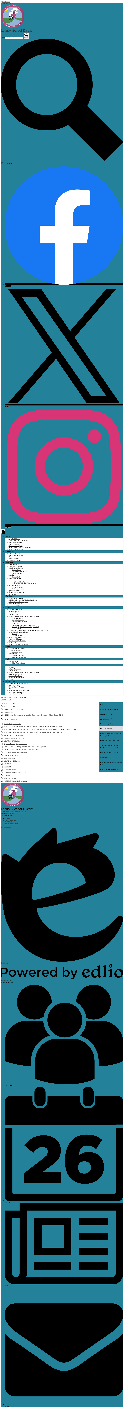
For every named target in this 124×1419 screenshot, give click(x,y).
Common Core (13, 614)
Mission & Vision (14, 558)
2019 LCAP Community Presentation (15, 781)
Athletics (11, 667)
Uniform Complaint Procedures (18, 644)
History (11, 557)
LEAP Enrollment (14, 605)
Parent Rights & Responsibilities (18, 632)
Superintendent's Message (16, 692)
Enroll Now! (6, 2)
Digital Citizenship (18, 620)
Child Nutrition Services (16, 568)
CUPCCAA (16, 577)
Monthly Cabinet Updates (16, 687)
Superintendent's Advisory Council (19, 690)
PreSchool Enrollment (15, 603)
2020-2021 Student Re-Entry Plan (14, 738)
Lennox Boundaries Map (16, 598)
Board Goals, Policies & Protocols (19, 540)
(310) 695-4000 (10, 813)
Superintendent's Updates (16, 694)
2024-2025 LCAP (9, 712)
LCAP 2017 (7, 775)
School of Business (18, 655)
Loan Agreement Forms (19, 621)
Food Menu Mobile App (19, 571)
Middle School (13, 653)
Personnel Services (14, 585)
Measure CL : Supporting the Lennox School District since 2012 (28, 630)
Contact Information (15, 553)
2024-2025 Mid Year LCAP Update (15, 709)
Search (3, 37)
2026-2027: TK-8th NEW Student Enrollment (23, 600)
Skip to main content (7, 3)
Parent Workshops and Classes (18, 637)
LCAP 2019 (7, 764)
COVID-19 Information (16, 555)
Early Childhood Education (17, 648)
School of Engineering (19, 657)
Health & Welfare (17, 587)
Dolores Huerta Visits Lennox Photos (20, 547)
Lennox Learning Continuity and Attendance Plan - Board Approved (25, 747)
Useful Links (9, 822)
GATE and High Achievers (20, 582)
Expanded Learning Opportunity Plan (15, 744)
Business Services (14, 564)
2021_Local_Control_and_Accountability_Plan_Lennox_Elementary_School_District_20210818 (33, 732)
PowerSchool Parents (15, 639)
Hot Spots (15, 623)
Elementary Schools (15, 650)
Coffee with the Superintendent (18, 683)
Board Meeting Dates (15, 542)
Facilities (11, 575)
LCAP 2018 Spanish (10, 769)
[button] (8, 537)
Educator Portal (13, 661)
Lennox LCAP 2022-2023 (12, 719)
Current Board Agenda (15, 546)
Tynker (11, 679)
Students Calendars (10, 820)
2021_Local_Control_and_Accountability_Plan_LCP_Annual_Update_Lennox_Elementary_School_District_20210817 (41, 729)
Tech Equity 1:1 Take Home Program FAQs (25, 627)
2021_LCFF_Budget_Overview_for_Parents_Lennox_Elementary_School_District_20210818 (33, 726)
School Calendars (14, 611)
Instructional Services (15, 578)
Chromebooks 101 (18, 618)
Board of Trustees (14, 544)
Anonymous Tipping (15, 560)
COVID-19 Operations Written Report (15, 752)
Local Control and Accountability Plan (24, 584)
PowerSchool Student (15, 674)
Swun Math (12, 642)
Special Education (14, 590)
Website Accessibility (11, 824)
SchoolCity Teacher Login (17, 663)
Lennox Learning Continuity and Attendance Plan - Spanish (22, 749)
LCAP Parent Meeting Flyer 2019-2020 (16, 772)
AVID (14, 580)
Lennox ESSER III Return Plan (13, 735)
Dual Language (17, 652)
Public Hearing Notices (16, 549)
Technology (12, 594)
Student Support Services (16, 592)
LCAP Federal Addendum (12, 741)
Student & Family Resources (17, 641)
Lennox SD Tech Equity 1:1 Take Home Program (24, 616)
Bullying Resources (15, 669)
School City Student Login (17, 677)
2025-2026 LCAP (9, 706)
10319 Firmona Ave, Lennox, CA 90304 (13, 812)
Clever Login (13, 670)
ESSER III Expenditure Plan (12, 724)
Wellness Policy (17, 573)
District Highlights (14, 685)
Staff (10, 689)
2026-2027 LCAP (9, 703)
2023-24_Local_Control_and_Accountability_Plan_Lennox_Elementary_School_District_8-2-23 (33, 715)
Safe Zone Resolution (15, 676)
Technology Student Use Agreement (23, 625)
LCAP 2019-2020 (9, 758)
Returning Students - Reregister (18, 602)
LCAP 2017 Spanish (10, 778)
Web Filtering (16, 628)
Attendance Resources (15, 609)
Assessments (12, 613)
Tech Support (9, 818)
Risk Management (18, 589)
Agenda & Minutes (14, 539)
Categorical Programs (15, 566)
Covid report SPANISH (11, 755)
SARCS (14, 634)
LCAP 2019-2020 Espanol (12, 761)
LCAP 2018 (7, 767)
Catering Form (16, 570)
